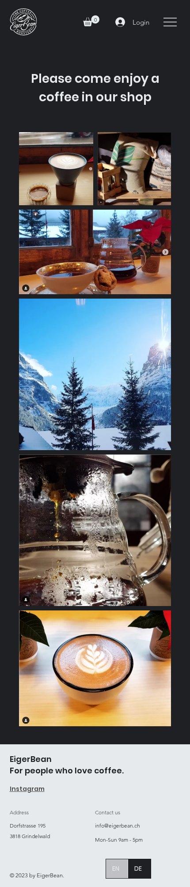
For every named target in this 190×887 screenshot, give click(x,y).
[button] (91, 20)
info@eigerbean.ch (117, 825)
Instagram (27, 788)
